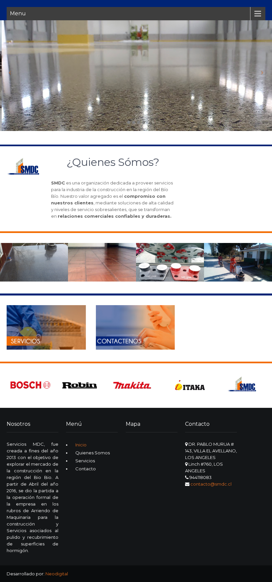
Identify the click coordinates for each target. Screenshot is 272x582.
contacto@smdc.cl (211, 484)
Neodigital (56, 573)
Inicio (81, 444)
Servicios (85, 460)
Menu (18, 13)
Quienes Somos (92, 452)
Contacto (85, 468)
